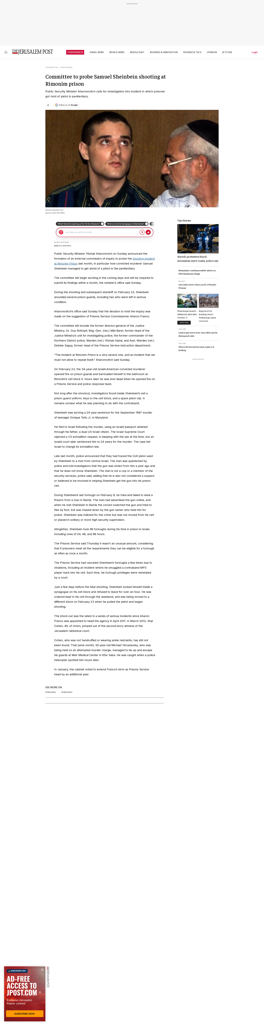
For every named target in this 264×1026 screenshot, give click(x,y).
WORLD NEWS (116, 52)
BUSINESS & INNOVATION (164, 52)
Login (255, 52)
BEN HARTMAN (63, 242)
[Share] (48, 105)
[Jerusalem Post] (30, 52)
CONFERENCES (75, 52)
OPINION (212, 52)
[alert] (24, 994)
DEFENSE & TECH (192, 52)
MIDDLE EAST (137, 52)
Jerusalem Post (51, 67)
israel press (50, 692)
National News (66, 67)
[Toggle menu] (5, 52)
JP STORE (227, 52)
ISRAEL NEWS (97, 52)
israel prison (66, 692)
